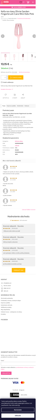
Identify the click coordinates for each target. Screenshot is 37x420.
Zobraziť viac (18, 270)
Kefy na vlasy (19, 141)
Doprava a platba (5, 303)
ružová (17, 146)
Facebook (15, 390)
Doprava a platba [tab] (11, 106)
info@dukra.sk (7, 283)
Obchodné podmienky (7, 298)
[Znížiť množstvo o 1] (7, 78)
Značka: (8, 20)
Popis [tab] (3, 106)
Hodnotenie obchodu (19, 216)
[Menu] (33, 2)
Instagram (21, 390)
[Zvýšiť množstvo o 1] (7, 76)
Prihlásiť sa (6, 373)
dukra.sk (6, 291)
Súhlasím (18, 416)
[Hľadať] (23, 2)
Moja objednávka (5, 310)
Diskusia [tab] (27, 106)
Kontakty (3, 314)
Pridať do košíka (16, 77)
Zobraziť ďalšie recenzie (28, 210)
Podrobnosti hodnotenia (23, 18)
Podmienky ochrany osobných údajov (11, 300)
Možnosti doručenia (24, 72)
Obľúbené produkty (6, 307)
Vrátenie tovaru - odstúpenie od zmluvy (11, 312)
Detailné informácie (6, 89)
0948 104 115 (7, 288)
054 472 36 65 (7, 286)
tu (19, 405)
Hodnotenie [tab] (20, 106)
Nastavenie (18, 410)
